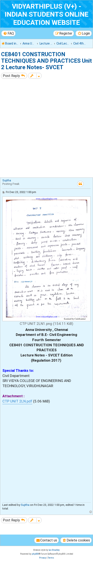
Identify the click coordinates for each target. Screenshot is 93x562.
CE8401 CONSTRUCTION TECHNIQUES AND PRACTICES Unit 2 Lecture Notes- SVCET (46, 60)
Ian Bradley (54, 550)
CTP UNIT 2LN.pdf (17, 401)
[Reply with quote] (80, 184)
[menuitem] (8, 33)
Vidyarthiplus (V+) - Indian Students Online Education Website (46, 14)
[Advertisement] (46, 128)
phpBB (35, 554)
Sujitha (6, 180)
